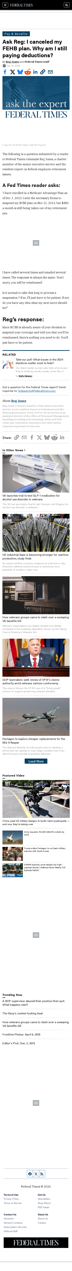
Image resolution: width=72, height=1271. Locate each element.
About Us (43, 1218)
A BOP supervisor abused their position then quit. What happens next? (33, 1003)
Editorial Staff (11, 1231)
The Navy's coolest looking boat (22, 1013)
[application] (35, 799)
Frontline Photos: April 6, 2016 (21, 1034)
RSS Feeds (43, 1207)
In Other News (12, 450)
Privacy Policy (11, 1198)
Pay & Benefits (16, 34)
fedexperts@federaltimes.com (37, 391)
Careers (42, 1222)
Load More (36, 761)
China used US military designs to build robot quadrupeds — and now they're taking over (35, 822)
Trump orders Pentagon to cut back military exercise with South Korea (44, 850)
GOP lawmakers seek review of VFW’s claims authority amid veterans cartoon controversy (30, 681)
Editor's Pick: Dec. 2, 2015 (18, 1043)
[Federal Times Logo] (21, 5)
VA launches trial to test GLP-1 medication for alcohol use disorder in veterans (31, 497)
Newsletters (44, 1198)
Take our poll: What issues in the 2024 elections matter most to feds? (39, 361)
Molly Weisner (25, 375)
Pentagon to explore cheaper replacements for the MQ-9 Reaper (33, 740)
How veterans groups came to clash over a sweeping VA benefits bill (35, 619)
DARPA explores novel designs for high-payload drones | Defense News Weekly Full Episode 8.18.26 (44, 867)
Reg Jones (12, 61)
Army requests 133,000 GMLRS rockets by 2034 (44, 833)
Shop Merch (44, 1203)
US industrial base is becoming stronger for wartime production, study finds (35, 556)
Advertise (9, 1218)
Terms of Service (12, 1203)
